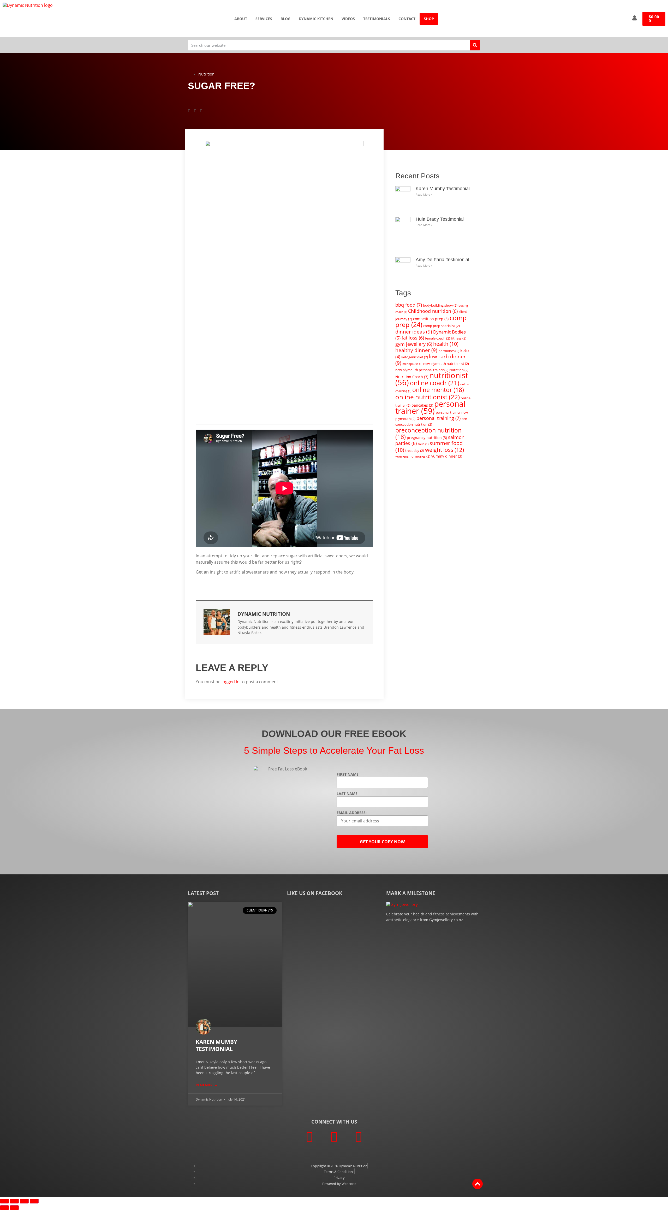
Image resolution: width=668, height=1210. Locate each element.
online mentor (438, 389)
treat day (414, 450)
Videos (348, 18)
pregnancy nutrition (427, 437)
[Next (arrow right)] (14, 1207)
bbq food (408, 305)
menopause (412, 364)
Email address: (352, 813)
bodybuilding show (440, 305)
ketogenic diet (414, 357)
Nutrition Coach (411, 376)
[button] (189, 111)
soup (423, 444)
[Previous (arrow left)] (4, 1207)
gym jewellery (413, 344)
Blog (285, 18)
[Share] (24, 1201)
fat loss (413, 338)
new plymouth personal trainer (421, 369)
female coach (437, 338)
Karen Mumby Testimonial (443, 188)
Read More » (424, 194)
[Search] (475, 45)
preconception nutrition (428, 433)
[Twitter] (334, 1136)
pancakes (422, 405)
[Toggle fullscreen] (14, 1201)
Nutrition (206, 74)
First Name (348, 774)
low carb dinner (430, 359)
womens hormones (412, 456)
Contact (406, 18)
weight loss (444, 449)
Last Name (347, 794)
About (240, 18)
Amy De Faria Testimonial (442, 259)
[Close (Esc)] (34, 1201)
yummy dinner (446, 456)
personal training (438, 418)
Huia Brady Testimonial (440, 219)
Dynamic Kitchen (316, 18)
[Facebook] (309, 1136)
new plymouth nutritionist (446, 363)
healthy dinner (416, 350)
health (445, 343)
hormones (448, 350)
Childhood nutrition (433, 311)
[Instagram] (358, 1136)
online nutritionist (427, 397)
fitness (458, 338)
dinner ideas (413, 331)
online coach (434, 383)
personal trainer (430, 407)
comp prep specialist (441, 325)
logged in (231, 682)
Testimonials (376, 18)
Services (263, 18)
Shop (429, 18)
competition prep (431, 318)
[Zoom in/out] (4, 1201)
